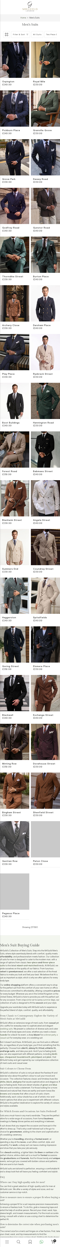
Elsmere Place (41, 666)
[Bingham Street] (14, 791)
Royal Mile (39, 82)
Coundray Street (43, 569)
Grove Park (9, 179)
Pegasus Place (11, 910)
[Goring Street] (14, 644)
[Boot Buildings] (14, 401)
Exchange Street (43, 715)
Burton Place (41, 277)
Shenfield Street (43, 812)
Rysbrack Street (43, 374)
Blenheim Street (12, 520)
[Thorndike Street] (14, 255)
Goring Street (10, 666)
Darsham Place (42, 325)
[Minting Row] (14, 742)
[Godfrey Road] (14, 206)
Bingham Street (11, 812)
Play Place (8, 374)
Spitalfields (40, 618)
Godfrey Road (10, 228)
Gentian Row (10, 861)
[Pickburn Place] (14, 108)
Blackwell (7, 715)
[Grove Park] (14, 157)
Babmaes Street (43, 471)
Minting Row (9, 764)
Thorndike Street (12, 277)
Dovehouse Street (44, 764)
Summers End (10, 569)
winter (29, 996)
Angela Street (41, 520)
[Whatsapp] (41, 1242)
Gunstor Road (41, 228)
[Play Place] (14, 352)
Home (23, 18)
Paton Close (40, 861)
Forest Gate (40, 910)
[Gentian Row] (14, 839)
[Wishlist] (30, 1242)
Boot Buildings (11, 423)
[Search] (18, 1242)
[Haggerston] (14, 596)
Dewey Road (40, 179)
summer (46, 996)
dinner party (50, 1031)
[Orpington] (14, 60)
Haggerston (9, 618)
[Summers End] (14, 547)
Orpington (8, 82)
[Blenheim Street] (14, 498)
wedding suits (6, 1025)
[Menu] (7, 1242)
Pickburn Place (11, 130)
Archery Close (11, 325)
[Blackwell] (14, 693)
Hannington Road (43, 423)
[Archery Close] (14, 303)
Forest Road (9, 471)
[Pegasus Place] (14, 888)
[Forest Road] (14, 449)
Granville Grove (42, 130)
